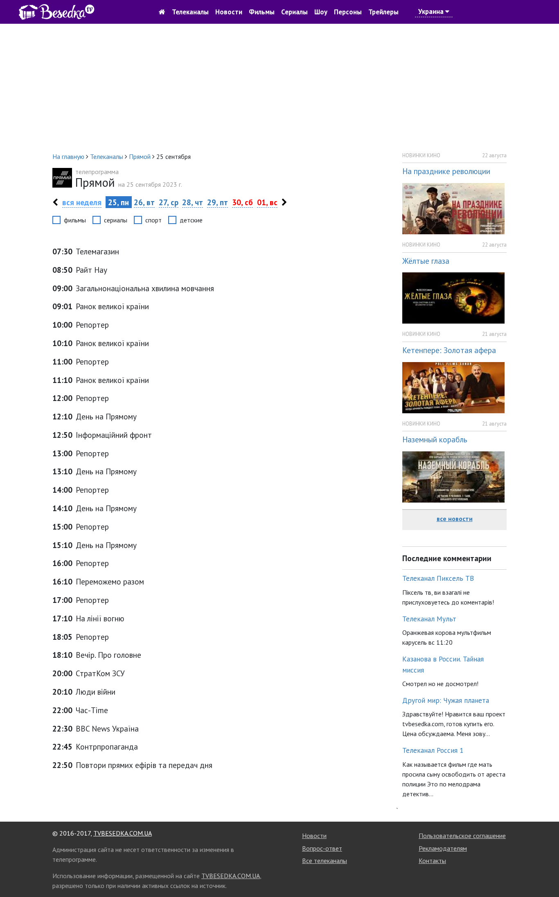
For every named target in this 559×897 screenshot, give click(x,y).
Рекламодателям (443, 848)
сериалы (115, 220)
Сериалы (294, 11)
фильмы (75, 220)
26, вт (144, 202)
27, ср (168, 202)
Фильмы (262, 11)
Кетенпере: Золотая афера (449, 350)
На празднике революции (446, 171)
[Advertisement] (279, 87)
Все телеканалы (324, 860)
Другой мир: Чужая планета (445, 700)
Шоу (320, 11)
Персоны (348, 11)
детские (191, 220)
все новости (455, 518)
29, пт (217, 202)
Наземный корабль (434, 439)
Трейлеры (383, 11)
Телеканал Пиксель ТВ (438, 578)
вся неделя (81, 202)
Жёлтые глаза (425, 261)
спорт (153, 220)
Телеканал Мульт (429, 618)
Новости (228, 11)
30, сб (242, 202)
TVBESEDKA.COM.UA (122, 833)
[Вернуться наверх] (544, 872)
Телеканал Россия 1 (433, 750)
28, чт (192, 202)
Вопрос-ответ (322, 848)
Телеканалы (190, 11)
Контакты (432, 860)
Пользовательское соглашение (462, 835)
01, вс (267, 202)
